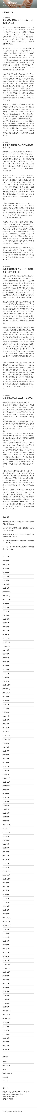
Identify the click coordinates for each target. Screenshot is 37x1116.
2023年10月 (6, 693)
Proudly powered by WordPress (12, 1111)
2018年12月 (6, 918)
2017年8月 (6, 980)
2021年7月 (6, 797)
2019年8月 (6, 887)
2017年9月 (6, 976)
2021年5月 (6, 805)
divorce (5, 1061)
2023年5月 (6, 712)
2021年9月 (6, 790)
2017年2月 (6, 1003)
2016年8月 (6, 1026)
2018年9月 (6, 929)
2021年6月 (6, 801)
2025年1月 (6, 634)
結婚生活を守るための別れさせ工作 (18, 398)
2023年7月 (6, 704)
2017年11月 (6, 968)
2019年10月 (6, 879)
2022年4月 (6, 762)
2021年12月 (6, 778)
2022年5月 (6, 758)
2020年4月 (6, 856)
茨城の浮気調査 (8, 1099)
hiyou (4, 1069)
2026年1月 (6, 588)
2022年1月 (6, 774)
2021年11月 (6, 782)
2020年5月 (6, 852)
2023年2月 (6, 724)
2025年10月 (6, 599)
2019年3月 (6, 906)
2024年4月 (6, 669)
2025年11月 (6, 596)
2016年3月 (6, 1042)
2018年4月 (6, 949)
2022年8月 (6, 747)
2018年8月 (6, 933)
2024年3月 (6, 673)
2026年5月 (6, 572)
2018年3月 (6, 952)
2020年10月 (6, 832)
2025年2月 (6, 631)
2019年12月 (6, 871)
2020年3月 (6, 859)
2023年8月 (6, 700)
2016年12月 (6, 1011)
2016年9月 (6, 1022)
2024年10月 (6, 646)
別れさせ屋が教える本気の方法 (13, 1094)
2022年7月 (6, 751)
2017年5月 (6, 991)
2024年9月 (6, 650)
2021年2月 (6, 817)
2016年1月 (6, 1049)
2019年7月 (6, 890)
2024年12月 (6, 638)
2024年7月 (6, 658)
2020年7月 (6, 844)
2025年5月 (6, 619)
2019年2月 (6, 910)
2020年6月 (6, 848)
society (5, 1081)
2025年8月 (6, 607)
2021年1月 (6, 821)
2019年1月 (6, 914)
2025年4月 (6, 623)
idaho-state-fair (7, 1073)
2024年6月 (6, 662)
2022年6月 (6, 755)
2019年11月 (6, 875)
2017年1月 (6, 1007)
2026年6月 (6, 568)
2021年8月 (6, 793)
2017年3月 (6, 999)
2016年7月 (6, 1030)
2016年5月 (6, 1038)
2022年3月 (6, 766)
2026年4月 (6, 576)
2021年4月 (6, 809)
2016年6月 (6, 1034)
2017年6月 (6, 987)
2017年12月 (6, 964)
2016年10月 (6, 1018)
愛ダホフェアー (11, 3)
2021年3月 (6, 813)
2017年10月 (6, 972)
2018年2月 (6, 956)
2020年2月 (6, 863)
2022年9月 (6, 743)
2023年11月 (6, 689)
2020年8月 (6, 840)
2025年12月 (6, 592)
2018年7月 (6, 937)
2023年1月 (6, 727)
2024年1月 (6, 681)
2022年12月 (6, 731)
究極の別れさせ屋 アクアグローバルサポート (17, 1092)
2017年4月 (6, 995)
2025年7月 (6, 611)
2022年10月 (6, 739)
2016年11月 (6, 1015)
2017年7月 (6, 984)
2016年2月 (6, 1046)
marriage (5, 1077)
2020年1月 (6, 867)
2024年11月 (6, 642)
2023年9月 (6, 696)
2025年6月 (6, 615)
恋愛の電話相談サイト (10, 1096)
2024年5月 (6, 665)
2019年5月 (6, 898)
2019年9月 (6, 883)
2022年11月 (6, 735)
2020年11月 (6, 828)
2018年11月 (6, 921)
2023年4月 (6, 716)
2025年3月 (6, 627)
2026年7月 (6, 565)
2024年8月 (6, 654)
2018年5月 (6, 945)
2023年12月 (6, 685)
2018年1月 (6, 960)
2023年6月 (6, 708)
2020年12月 (6, 825)
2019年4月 (6, 902)
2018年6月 (6, 941)
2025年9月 (6, 603)
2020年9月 (6, 836)
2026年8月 (6, 561)
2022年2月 (6, 770)
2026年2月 (6, 584)
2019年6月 (6, 894)
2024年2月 (6, 677)
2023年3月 (6, 720)
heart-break (6, 1065)
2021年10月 (6, 786)
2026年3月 (6, 580)
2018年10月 (6, 925)
